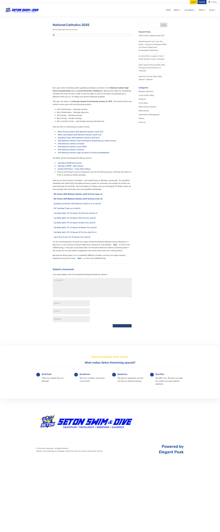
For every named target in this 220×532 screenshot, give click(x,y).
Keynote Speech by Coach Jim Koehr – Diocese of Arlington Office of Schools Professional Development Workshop (153, 46)
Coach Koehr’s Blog (146, 95)
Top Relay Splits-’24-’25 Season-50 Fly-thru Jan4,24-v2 (75, 232)
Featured (142, 99)
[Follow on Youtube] (173, 421)
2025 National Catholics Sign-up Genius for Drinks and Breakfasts (83, 152)
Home (168, 10)
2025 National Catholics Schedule (71, 143)
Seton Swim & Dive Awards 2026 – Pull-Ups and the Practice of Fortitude (152, 68)
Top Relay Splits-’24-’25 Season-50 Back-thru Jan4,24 (74, 222)
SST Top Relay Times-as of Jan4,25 (67, 208)
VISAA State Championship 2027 (151, 35)
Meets (201, 10)
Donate (202, 2)
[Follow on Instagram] (182, 421)
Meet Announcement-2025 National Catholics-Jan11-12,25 (80, 131)
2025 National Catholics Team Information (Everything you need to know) (87, 140)
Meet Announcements (69, 29)
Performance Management (149, 114)
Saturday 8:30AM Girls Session (70, 163)
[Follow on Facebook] (177, 421)
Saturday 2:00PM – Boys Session (70, 166)
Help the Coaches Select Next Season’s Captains (150, 78)
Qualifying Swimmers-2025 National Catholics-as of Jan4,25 (77, 203)
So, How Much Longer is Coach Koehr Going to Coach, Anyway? (152, 58)
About (176, 10)
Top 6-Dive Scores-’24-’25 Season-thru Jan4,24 (72, 237)
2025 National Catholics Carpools (71, 149)
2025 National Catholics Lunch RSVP (72, 146)
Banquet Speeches (146, 91)
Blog (212, 10)
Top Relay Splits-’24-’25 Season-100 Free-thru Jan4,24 (75, 217)
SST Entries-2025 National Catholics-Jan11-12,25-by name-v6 (78, 194)
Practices (142, 122)
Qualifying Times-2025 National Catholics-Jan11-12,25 (79, 137)
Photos (141, 118)
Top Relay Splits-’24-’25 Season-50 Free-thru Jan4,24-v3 (76, 213)
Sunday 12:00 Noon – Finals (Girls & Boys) (74, 169)
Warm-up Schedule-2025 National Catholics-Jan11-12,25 (79, 134)
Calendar (189, 10)
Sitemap (61, 451)
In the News (143, 103)
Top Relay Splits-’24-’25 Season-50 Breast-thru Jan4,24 (75, 227)
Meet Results (144, 110)
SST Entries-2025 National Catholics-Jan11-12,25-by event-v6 (78, 198)
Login (193, 2)
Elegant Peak (171, 452)
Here (115, 244)
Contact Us (69, 451)
